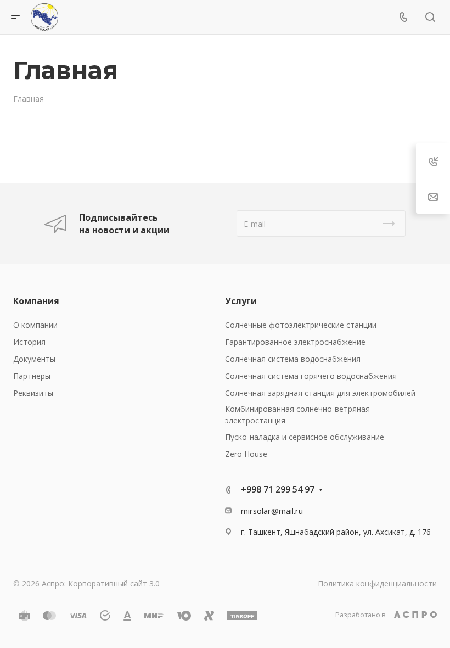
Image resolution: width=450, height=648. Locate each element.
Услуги (241, 301)
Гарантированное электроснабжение (295, 342)
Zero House (246, 454)
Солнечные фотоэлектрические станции (300, 325)
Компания (36, 301)
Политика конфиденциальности (377, 583)
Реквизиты (33, 393)
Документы (34, 359)
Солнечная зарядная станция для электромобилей (320, 393)
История (29, 342)
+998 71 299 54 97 (277, 489)
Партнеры (31, 376)
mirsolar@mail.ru (272, 510)
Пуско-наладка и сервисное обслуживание (304, 437)
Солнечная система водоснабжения (293, 359)
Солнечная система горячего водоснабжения (311, 376)
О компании (35, 325)
